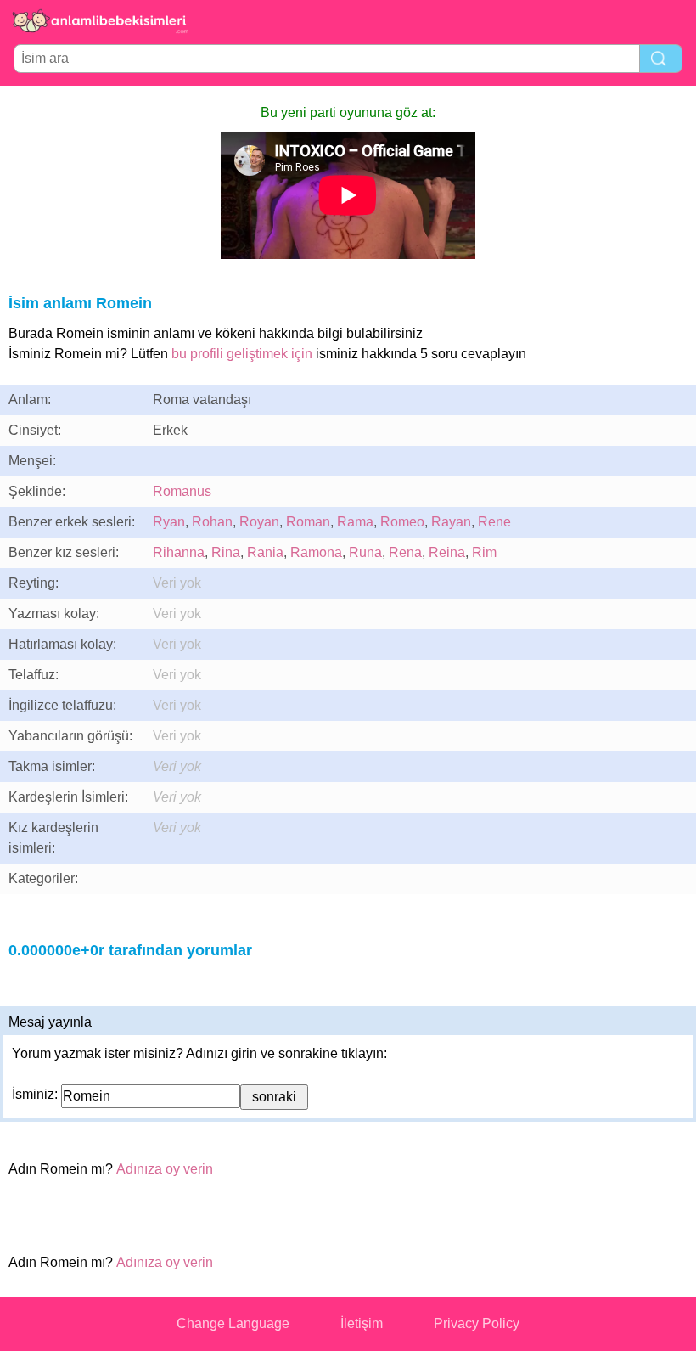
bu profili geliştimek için (241, 353)
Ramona (316, 552)
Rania (265, 552)
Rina (225, 552)
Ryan (169, 522)
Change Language (233, 1323)
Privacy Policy (476, 1323)
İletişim (361, 1323)
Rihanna (179, 552)
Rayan (451, 522)
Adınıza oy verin (164, 1169)
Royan (259, 522)
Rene (494, 522)
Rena (405, 552)
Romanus (182, 491)
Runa (365, 552)
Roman (308, 522)
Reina (447, 552)
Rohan (212, 522)
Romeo (402, 522)
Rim (484, 552)
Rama (355, 522)
